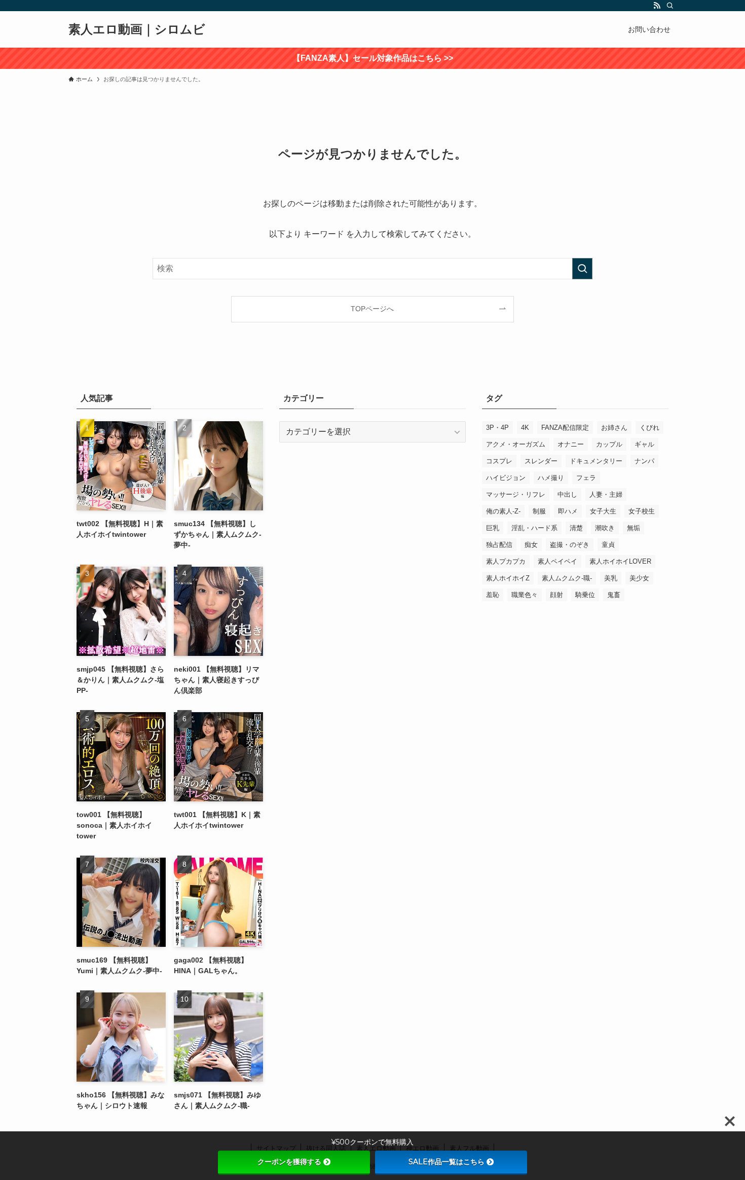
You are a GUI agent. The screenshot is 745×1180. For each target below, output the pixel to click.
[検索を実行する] (582, 268)
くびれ (649, 427)
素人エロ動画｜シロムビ (136, 29)
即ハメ (568, 511)
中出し (567, 494)
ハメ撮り (551, 478)
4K (525, 427)
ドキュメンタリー (596, 461)
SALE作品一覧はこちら (446, 1161)
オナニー (570, 444)
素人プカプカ (506, 561)
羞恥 (492, 595)
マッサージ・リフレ (515, 494)
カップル (609, 444)
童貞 (608, 544)
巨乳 (492, 528)
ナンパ (644, 461)
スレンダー (541, 461)
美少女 (639, 578)
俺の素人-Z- (503, 511)
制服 (539, 511)
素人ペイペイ (557, 561)
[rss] (656, 5)
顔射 (556, 595)
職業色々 (524, 595)
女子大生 (603, 511)
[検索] (670, 5)
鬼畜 (613, 595)
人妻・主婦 (605, 494)
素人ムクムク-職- (567, 578)
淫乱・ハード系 (534, 528)
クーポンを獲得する (289, 1161)
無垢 (633, 528)
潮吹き (605, 528)
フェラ (586, 478)
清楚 (576, 528)
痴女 (531, 544)
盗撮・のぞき (569, 544)
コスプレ (499, 461)
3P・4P (497, 427)
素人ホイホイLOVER (620, 561)
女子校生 (641, 511)
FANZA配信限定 (565, 427)
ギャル (644, 444)
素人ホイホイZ (508, 578)
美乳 (610, 578)
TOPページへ (372, 309)
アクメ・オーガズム (515, 444)
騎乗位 (585, 595)
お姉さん (614, 427)
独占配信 (499, 544)
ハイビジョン (506, 478)
